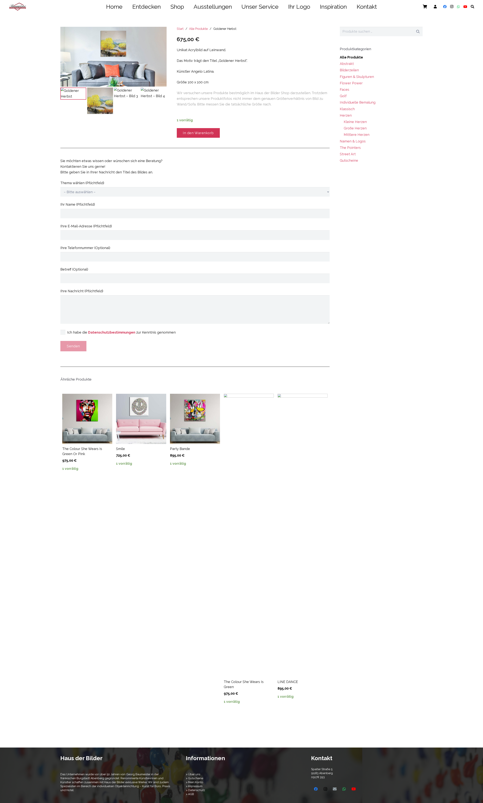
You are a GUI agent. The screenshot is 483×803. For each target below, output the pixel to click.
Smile (120, 449)
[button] (382, 6)
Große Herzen (355, 128)
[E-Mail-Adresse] (334, 789)
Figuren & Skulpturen (357, 77)
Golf (343, 96)
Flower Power (351, 83)
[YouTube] (465, 6)
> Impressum (194, 786)
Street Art (348, 154)
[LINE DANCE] (303, 535)
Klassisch (347, 109)
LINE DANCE (288, 682)
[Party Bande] (195, 419)
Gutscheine (349, 160)
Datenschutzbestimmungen (111, 332)
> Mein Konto (194, 782)
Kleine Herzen (355, 122)
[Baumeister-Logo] (17, 6)
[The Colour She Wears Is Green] (249, 535)
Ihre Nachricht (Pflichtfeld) (81, 291)
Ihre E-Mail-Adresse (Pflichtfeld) (86, 226)
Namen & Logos (353, 141)
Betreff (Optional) (74, 269)
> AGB (190, 794)
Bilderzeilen (349, 70)
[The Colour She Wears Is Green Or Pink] (87, 419)
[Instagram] (451, 6)
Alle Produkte (198, 29)
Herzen (346, 115)
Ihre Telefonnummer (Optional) (85, 248)
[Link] (435, 7)
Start (180, 29)
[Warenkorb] (425, 6)
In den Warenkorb (198, 133)
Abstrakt (347, 64)
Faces (344, 90)
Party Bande (180, 449)
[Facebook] (444, 6)
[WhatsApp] (458, 6)
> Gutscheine (194, 778)
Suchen (418, 31)
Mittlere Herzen (356, 135)
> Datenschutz (195, 790)
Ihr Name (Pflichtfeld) (77, 204)
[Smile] (141, 419)
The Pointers (350, 148)
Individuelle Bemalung (357, 102)
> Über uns (193, 774)
